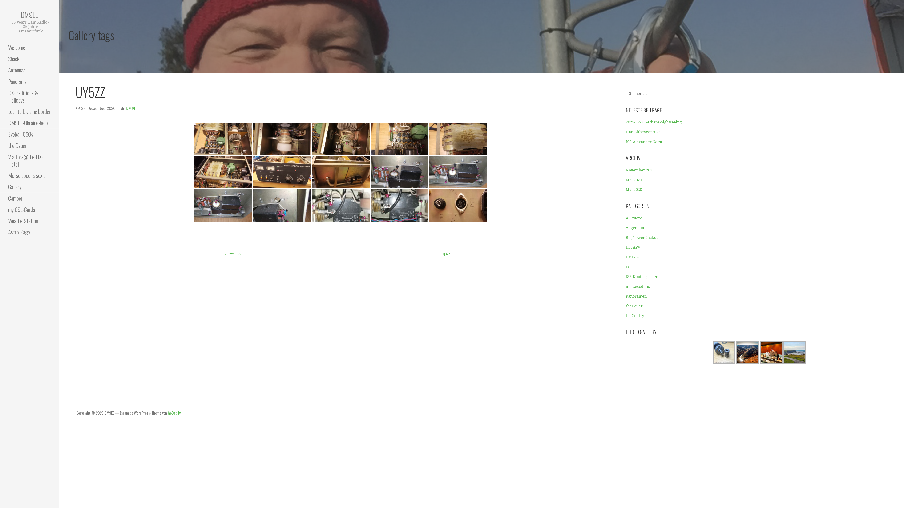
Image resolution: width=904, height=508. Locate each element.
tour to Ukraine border (29, 111)
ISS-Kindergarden (642, 276)
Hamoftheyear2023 (643, 132)
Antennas (16, 70)
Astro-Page (19, 232)
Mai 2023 (634, 180)
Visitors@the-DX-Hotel (25, 160)
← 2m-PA (232, 254)
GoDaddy (174, 413)
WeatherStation (23, 220)
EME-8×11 (635, 257)
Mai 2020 (634, 189)
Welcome (16, 47)
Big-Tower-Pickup (642, 237)
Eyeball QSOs (20, 134)
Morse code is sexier (27, 175)
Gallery (14, 186)
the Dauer (17, 145)
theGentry (635, 316)
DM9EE (29, 14)
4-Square (634, 218)
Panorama (17, 81)
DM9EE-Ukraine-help (28, 122)
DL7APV (633, 247)
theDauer (634, 306)
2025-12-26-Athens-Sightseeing (654, 122)
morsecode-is (638, 286)
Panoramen (636, 296)
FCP (629, 267)
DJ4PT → (449, 254)
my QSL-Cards (21, 209)
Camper (15, 198)
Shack (13, 58)
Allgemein (635, 228)
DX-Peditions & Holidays (23, 96)
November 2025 (640, 170)
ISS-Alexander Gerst (644, 142)
